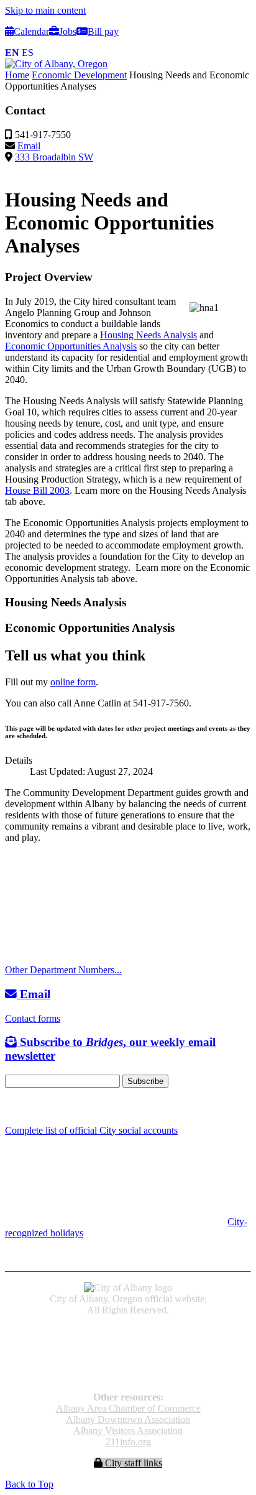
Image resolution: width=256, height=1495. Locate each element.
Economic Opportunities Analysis (71, 346)
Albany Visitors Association (128, 1430)
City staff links (132, 1463)
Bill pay (103, 31)
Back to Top (29, 1484)
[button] (128, 277)
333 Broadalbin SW (54, 157)
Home (17, 75)
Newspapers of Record (128, 1353)
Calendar (31, 31)
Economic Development (79, 75)
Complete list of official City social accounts (91, 1130)
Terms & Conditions (128, 1376)
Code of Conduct (128, 1342)
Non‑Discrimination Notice (128, 1364)
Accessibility (128, 1331)
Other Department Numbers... (63, 970)
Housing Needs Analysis (148, 335)
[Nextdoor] (55, 1106)
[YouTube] (39, 1106)
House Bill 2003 (37, 490)
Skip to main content (45, 10)
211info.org (128, 1442)
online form (73, 682)
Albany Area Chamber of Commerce (128, 1408)
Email (28, 146)
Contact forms (32, 1018)
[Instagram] (25, 1106)
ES (28, 52)
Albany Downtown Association (128, 1419)
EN (12, 52)
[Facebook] (11, 1106)
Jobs (67, 31)
